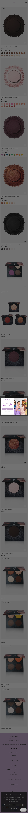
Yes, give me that (7, 409)
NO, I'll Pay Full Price (7, 411)
